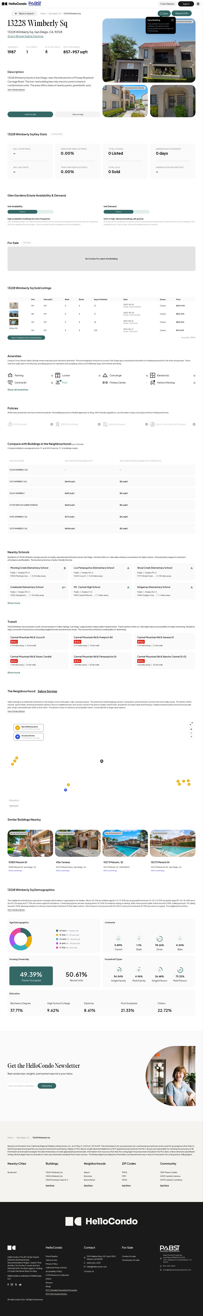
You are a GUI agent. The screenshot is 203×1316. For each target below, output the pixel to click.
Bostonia (88, 1176)
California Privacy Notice (56, 1267)
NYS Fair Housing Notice (56, 1294)
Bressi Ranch (89, 1180)
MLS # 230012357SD (18, 833)
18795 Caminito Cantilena (171, 1180)
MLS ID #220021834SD (183, 21)
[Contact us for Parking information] (52, 375)
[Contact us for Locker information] (99, 375)
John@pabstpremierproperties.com (177, 1270)
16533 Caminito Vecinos (170, 1176)
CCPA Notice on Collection (57, 1275)
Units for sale (30, 114)
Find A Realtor (167, 3)
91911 (124, 1176)
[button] (68, 784)
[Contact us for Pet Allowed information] (51, 424)
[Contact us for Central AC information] (52, 382)
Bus (15, 641)
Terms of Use (51, 1260)
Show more (14, 602)
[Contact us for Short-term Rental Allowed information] (194, 424)
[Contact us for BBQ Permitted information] (99, 424)
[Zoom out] (191, 733)
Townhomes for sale (130, 1260)
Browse (49, 1282)
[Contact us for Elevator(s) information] (194, 375)
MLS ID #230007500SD (134, 88)
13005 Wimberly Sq (54, 1172)
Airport (87, 1172)
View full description (16, 89)
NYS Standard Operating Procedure (61, 1290)
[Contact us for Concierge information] (147, 375)
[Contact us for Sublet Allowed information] (146, 424)
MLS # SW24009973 (66, 833)
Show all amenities (18, 389)
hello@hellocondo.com (97, 1266)
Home (43, 13)
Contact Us (89, 1271)
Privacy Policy (52, 1264)
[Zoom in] (191, 729)
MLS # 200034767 (160, 833)
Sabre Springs (47, 691)
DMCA (48, 1279)
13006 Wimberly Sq (54, 1176)
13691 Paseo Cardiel (168, 1172)
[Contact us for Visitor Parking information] (194, 382)
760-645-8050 (169, 1266)
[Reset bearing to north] (191, 737)
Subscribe (47, 1085)
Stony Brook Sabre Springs (25, 36)
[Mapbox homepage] (14, 800)
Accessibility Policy (54, 1271)
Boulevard (12, 1172)
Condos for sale (129, 1256)
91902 (124, 1172)
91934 (124, 1180)
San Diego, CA (54, 13)
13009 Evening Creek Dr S (57, 1180)
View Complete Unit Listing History (26, 337)
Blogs (48, 1286)
